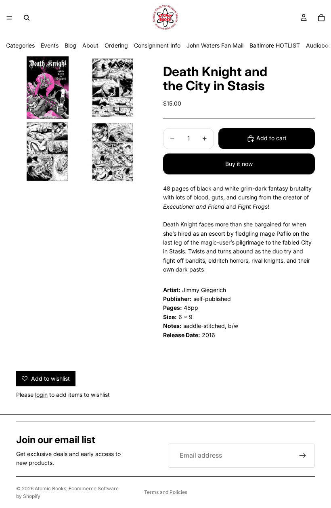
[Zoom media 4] (112, 152)
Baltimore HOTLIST (274, 45)
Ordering (116, 45)
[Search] (27, 18)
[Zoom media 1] (47, 87)
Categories (20, 45)
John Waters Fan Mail (214, 45)
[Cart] (321, 18)
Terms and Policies (165, 492)
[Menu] (9, 17)
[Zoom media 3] (47, 152)
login (41, 394)
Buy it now (239, 163)
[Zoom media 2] (112, 87)
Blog (70, 45)
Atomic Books (50, 488)
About (90, 45)
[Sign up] (302, 455)
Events (50, 45)
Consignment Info (157, 45)
